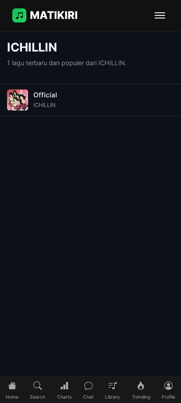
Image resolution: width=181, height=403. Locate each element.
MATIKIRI (54, 15)
